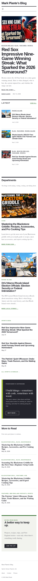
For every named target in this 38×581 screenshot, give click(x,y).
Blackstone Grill (8, 442)
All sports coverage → (11, 371)
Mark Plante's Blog (14, 3)
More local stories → (10, 308)
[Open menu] (3, 9)
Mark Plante (6, 94)
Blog (17, 45)
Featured (23, 45)
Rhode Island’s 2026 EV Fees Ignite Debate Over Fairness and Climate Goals (24, 136)
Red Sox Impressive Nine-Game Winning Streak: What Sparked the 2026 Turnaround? (18, 60)
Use (25, 475)
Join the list (10, 546)
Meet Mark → (12, 413)
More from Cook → (9, 244)
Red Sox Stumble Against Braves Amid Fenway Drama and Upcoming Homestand (24, 158)
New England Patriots (18, 493)
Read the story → (8, 90)
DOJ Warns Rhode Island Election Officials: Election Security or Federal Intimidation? (24, 116)
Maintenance (26, 442)
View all (33, 103)
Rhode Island (17, 110)
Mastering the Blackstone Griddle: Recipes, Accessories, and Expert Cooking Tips (16, 480)
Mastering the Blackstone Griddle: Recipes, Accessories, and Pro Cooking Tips (18, 227)
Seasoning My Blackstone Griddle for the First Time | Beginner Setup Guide (18, 464)
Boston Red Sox (8, 45)
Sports (30, 45)
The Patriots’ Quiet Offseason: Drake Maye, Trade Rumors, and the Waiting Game (18, 361)
